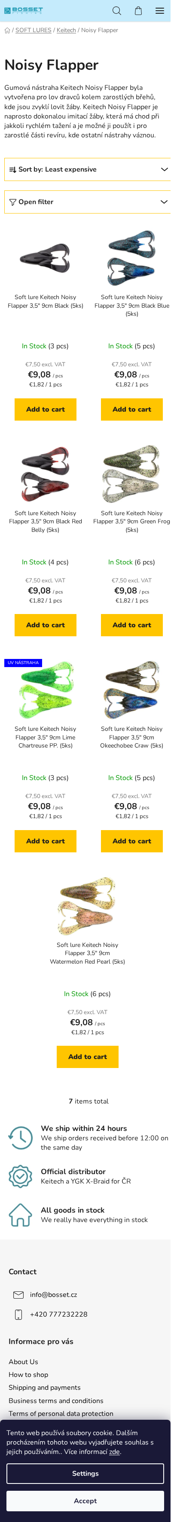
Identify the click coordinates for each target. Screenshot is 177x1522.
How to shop (28, 1375)
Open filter (35, 202)
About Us (23, 1362)
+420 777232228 (59, 1314)
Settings (85, 1473)
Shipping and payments (45, 1387)
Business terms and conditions (56, 1401)
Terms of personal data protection (61, 1413)
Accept (85, 1501)
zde (114, 1452)
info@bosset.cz (53, 1294)
